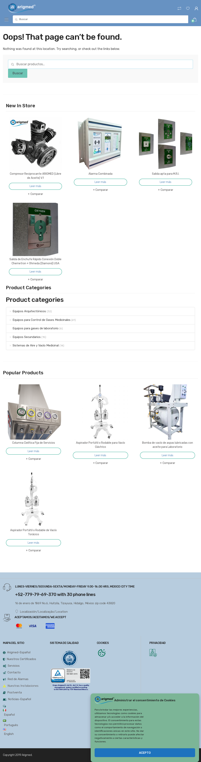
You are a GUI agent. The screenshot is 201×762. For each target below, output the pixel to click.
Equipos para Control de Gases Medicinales (41, 320)
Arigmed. (27, 755)
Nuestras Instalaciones (22, 686)
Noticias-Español (19, 699)
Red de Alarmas (17, 679)
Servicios (14, 665)
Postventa (14, 692)
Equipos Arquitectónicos (29, 311)
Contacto (14, 672)
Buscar (18, 73)
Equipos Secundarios (27, 337)
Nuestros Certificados (21, 659)
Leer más (35, 186)
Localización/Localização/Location (44, 611)
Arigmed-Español (18, 652)
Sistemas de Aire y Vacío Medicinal (36, 345)
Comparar (36, 194)
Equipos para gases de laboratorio (35, 328)
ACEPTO (145, 753)
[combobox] (100, 19)
